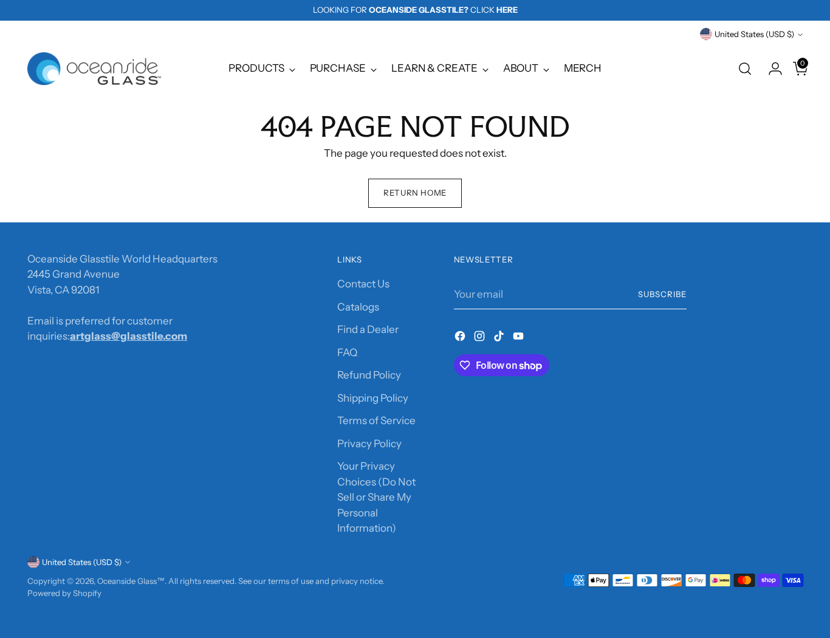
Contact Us (363, 284)
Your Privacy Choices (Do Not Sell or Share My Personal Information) (376, 497)
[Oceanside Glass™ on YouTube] (519, 338)
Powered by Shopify (64, 593)
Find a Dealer (368, 329)
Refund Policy (369, 375)
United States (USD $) (754, 34)
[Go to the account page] (770, 69)
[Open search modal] (745, 69)
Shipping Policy (372, 398)
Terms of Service (376, 420)
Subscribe (662, 294)
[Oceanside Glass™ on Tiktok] (500, 338)
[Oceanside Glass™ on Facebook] (461, 338)
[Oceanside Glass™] (94, 68)
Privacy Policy (369, 443)
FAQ (347, 352)
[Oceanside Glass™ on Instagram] (480, 338)
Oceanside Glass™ (131, 581)
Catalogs (358, 307)
